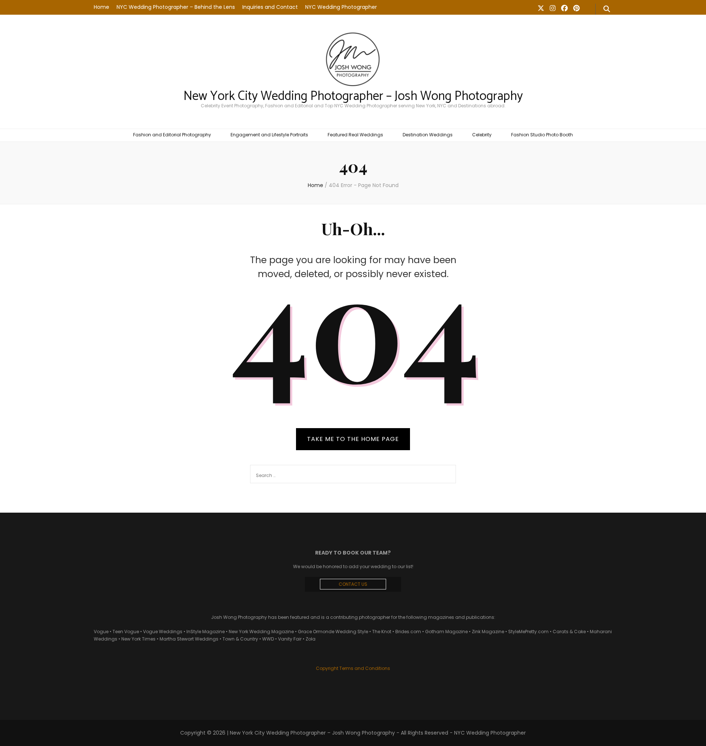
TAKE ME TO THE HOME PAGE (353, 439)
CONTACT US (353, 584)
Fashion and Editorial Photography (172, 135)
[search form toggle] (606, 9)
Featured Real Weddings (355, 135)
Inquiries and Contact (270, 7)
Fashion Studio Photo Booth (542, 135)
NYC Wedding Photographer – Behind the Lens (176, 7)
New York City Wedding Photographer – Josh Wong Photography (353, 96)
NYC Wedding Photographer (341, 7)
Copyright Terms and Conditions (353, 668)
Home (101, 7)
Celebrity (482, 135)
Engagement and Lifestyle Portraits (269, 135)
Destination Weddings (428, 135)
